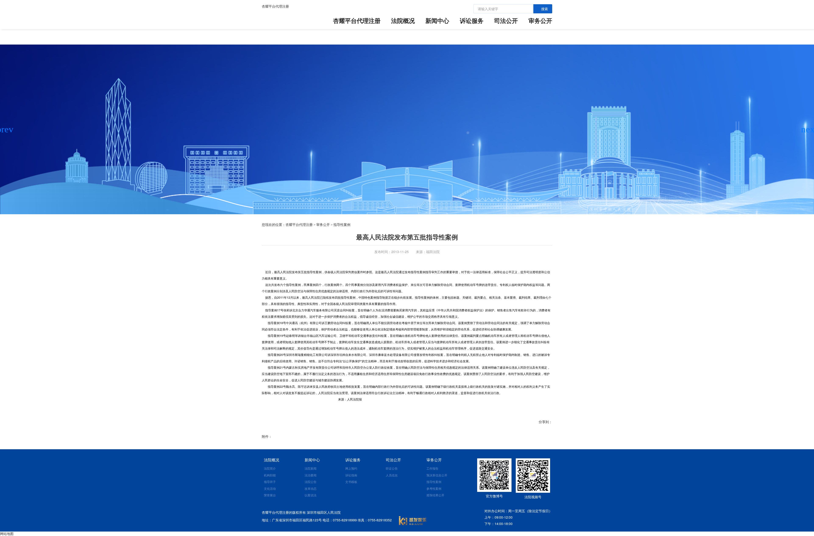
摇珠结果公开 (435, 495)
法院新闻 (310, 468)
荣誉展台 (270, 495)
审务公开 (540, 21)
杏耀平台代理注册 (275, 6)
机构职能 (270, 475)
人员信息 (392, 475)
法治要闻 (310, 475)
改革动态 (310, 488)
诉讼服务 (472, 21)
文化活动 (270, 488)
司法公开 (506, 21)
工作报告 (432, 468)
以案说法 (310, 495)
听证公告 (392, 468)
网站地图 (7, 533)
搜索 (544, 8)
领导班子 (270, 482)
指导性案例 (341, 225)
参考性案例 (434, 488)
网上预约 (351, 468)
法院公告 (310, 482)
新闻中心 (437, 21)
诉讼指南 (351, 475)
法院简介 (270, 468)
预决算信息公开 (437, 475)
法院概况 (403, 21)
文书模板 (351, 482)
